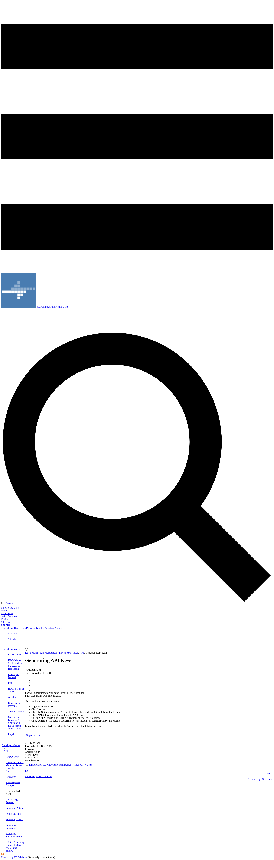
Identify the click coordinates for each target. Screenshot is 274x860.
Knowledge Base (10, 607)
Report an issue (34, 735)
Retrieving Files (13, 813)
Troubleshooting (16, 711)
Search (9, 603)
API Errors (11, 776)
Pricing (4, 619)
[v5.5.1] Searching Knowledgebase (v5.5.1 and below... (15, 846)
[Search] (137, 467)
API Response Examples (13, 784)
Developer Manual (13, 676)
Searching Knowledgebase (14, 835)
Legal (11, 734)
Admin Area (46, 706)
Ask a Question (9, 616)
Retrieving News (14, 819)
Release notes (15, 654)
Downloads (7, 613)
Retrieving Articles (15, 808)
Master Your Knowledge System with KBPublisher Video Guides (15, 723)
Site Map (5, 624)
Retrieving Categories (11, 826)
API (6, 751)
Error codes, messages (14, 704)
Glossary (5, 622)
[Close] (19, 649)
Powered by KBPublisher (14, 857)
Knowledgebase (10, 649)
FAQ (10, 683)
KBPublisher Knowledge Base (52, 306)
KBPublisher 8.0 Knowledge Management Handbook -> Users (60, 764)
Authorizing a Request (12, 801)
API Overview (13, 756)
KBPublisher (31, 652)
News (4, 610)
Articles (12, 697)
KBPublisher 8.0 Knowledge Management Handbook (16, 664)
